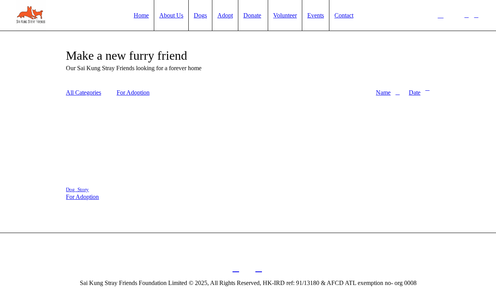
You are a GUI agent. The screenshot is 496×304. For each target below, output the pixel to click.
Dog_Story (77, 189)
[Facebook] (466, 15)
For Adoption (82, 196)
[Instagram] (476, 15)
